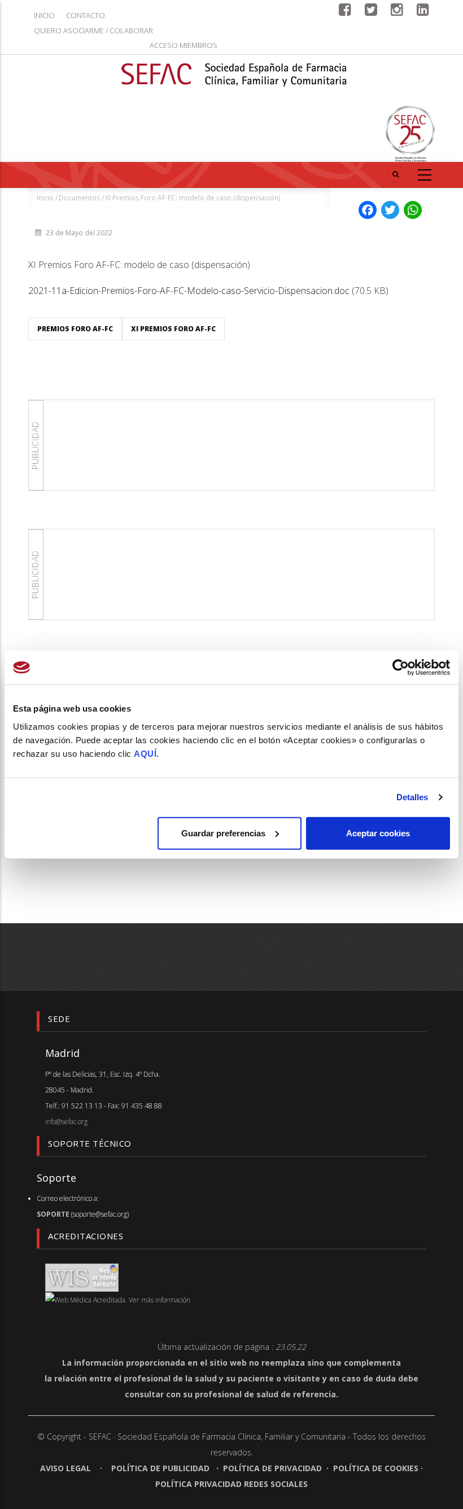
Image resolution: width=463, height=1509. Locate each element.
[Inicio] (234, 68)
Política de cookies (375, 1468)
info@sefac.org (66, 1121)
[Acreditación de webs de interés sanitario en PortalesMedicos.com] (82, 1277)
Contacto (85, 15)
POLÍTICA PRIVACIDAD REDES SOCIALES (231, 1484)
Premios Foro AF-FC (75, 329)
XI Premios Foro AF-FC (173, 329)
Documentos (79, 198)
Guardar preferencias (223, 832)
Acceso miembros (183, 45)
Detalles (412, 797)
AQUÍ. (146, 753)
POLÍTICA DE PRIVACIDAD (272, 1468)
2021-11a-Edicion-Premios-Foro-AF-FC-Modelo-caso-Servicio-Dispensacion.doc (189, 290)
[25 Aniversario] (410, 134)
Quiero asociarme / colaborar (93, 30)
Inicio (44, 15)
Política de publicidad (160, 1468)
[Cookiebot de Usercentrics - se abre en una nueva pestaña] (400, 667)
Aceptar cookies (378, 832)
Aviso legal (66, 1468)
